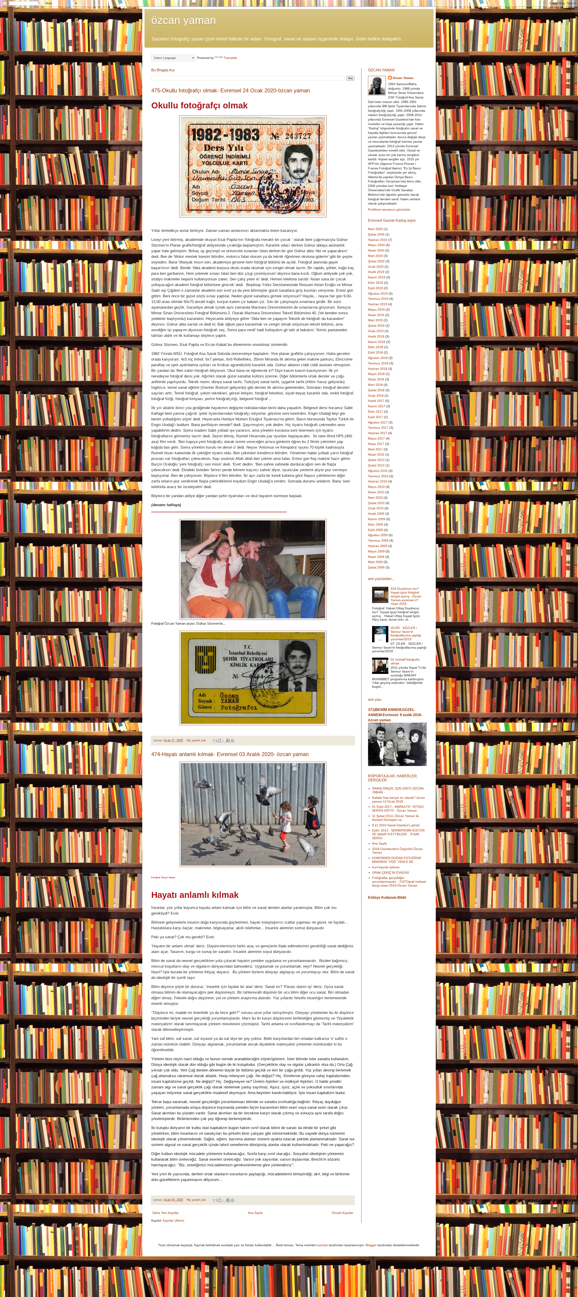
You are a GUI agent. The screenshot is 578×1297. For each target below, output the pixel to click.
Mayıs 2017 (376, 438)
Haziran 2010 (377, 481)
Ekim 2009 (375, 524)
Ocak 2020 (376, 266)
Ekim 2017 (375, 411)
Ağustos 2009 (378, 535)
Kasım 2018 (376, 342)
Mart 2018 (375, 385)
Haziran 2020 (377, 240)
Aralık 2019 (376, 272)
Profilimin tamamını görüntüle (389, 209)
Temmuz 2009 (378, 540)
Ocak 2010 (376, 508)
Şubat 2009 (376, 567)
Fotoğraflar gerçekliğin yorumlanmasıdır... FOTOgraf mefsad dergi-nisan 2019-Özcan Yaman (399, 881)
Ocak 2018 (376, 395)
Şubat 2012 (376, 465)
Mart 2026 (375, 229)
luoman (322, 1245)
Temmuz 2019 (378, 298)
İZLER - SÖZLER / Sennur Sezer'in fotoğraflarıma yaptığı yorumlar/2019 (406, 633)
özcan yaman (183, 20)
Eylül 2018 (375, 352)
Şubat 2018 (376, 390)
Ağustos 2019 (378, 293)
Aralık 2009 (376, 513)
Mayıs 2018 (376, 374)
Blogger (371, 1245)
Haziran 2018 (377, 368)
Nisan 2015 (376, 454)
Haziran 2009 (377, 546)
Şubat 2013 (376, 460)
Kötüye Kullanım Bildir (387, 897)
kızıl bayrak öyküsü (385, 867)
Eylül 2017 (375, 417)
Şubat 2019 (376, 325)
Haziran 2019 (377, 304)
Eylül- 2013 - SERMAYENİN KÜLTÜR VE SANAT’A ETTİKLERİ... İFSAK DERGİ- (398, 834)
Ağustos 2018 (378, 358)
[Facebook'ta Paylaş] (228, 740)
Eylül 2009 (375, 530)
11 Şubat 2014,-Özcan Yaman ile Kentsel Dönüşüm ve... (395, 818)
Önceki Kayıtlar (342, 1213)
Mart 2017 (375, 449)
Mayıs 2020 (376, 245)
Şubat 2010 (376, 503)
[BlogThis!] (219, 740)
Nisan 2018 (376, 379)
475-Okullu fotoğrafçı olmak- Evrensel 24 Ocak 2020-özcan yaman (230, 90)
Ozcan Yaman (403, 78)
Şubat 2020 (376, 261)
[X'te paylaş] (223, 740)
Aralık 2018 (376, 336)
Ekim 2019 (375, 282)
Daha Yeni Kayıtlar (165, 1213)
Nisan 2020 (376, 250)
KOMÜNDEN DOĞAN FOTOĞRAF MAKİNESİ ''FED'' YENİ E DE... (397, 860)
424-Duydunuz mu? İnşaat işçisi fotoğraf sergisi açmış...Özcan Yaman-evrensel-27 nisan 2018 (406, 596)
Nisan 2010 (376, 492)
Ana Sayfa (255, 1213)
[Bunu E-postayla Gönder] (215, 740)
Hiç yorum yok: (197, 740)
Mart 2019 (375, 320)
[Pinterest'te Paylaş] (232, 740)
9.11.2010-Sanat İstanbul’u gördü (396, 825)
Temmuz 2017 (378, 427)
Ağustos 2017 (378, 422)
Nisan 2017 (376, 444)
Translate (230, 58)
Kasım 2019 (376, 277)
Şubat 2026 (376, 234)
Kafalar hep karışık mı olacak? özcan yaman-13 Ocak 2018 (398, 799)
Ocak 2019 (376, 331)
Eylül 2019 (375, 288)
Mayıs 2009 (376, 551)
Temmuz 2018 (378, 363)
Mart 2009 (375, 562)
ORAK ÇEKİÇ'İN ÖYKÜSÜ (390, 872)
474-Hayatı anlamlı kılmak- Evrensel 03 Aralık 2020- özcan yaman (230, 754)
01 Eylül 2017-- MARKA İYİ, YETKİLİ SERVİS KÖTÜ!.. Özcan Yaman (398, 808)
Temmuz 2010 (378, 476)
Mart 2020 (375, 256)
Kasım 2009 (376, 519)
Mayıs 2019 (376, 309)
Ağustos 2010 (378, 471)
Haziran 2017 (377, 433)
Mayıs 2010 (376, 487)
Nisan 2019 (376, 315)
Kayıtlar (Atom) (173, 1220)
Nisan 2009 (376, 557)
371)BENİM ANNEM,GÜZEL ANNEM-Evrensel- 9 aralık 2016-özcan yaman (395, 715)
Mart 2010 (375, 497)
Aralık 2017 (376, 401)
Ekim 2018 (375, 347)
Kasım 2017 (376, 406)
